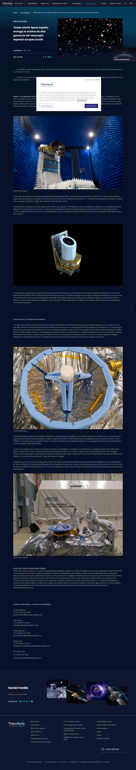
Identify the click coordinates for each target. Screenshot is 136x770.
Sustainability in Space (104, 721)
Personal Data (73, 762)
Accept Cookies (91, 106)
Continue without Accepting (92, 79)
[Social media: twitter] (46, 57)
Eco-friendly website (51, 762)
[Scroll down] (131, 308)
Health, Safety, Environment (106, 725)
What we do (35, 735)
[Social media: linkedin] (50, 57)
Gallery (98, 732)
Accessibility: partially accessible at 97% (90, 762)
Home (15, 12)
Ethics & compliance (38, 728)
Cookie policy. (82, 100)
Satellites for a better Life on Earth (74, 738)
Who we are (35, 721)
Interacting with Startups (39, 738)
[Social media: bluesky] (48, 57)
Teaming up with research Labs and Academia (75, 729)
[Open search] (125, 3)
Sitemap (106, 762)
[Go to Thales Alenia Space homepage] (7, 3)
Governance (35, 725)
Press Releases (25, 12)
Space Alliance (36, 732)
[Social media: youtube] (32, 701)
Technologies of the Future (73, 725)
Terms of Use (63, 762)
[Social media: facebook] (43, 57)
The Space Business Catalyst (41, 742)
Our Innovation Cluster (72, 721)
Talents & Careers (102, 738)
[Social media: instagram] (24, 701)
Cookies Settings (46, 106)
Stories (98, 735)
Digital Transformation (71, 734)
